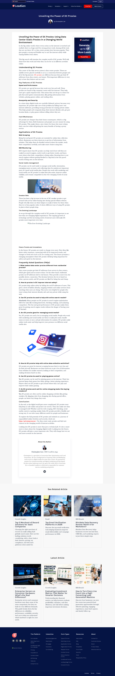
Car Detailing (49, 649)
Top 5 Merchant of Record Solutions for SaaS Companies (27, 524)
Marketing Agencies (51, 638)
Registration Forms (66, 646)
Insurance (48, 646)
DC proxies (38, 75)
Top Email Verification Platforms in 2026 (55, 523)
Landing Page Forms (66, 662)
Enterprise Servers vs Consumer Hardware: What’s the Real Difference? (25, 594)
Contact (95, 1)
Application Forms (66, 644)
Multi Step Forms (65, 641)
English (16, 1)
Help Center (79, 638)
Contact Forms (65, 652)
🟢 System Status (17, 648)
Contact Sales (30, 1)
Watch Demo (97, 6)
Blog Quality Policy (81, 658)
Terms (92, 673)
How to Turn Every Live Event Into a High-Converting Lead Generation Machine (86, 594)
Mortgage (48, 644)
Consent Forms (65, 665)
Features (33, 661)
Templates (57, 6)
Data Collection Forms (65, 655)
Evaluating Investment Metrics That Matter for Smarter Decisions (56, 593)
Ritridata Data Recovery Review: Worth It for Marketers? (87, 524)
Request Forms (65, 649)
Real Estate (49, 641)
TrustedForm (34, 652)
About (93, 644)
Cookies (87, 673)
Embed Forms (34, 664)
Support (65, 6)
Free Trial (87, 6)
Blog (77, 644)
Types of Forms (65, 638)
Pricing (49, 6)
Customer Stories (96, 641)
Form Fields (79, 649)
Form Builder (34, 638)
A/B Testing (34, 658)
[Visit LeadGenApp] (18, 6)
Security (78, 652)
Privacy (98, 673)
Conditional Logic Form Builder (35, 646)
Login (100, 1)
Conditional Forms (66, 659)
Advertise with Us (96, 649)
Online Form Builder (75, 6)
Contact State (34, 655)
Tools (77, 655)
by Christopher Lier (59, 21)
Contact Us (94, 638)
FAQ (77, 641)
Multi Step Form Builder (35, 642)
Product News (95, 646)
